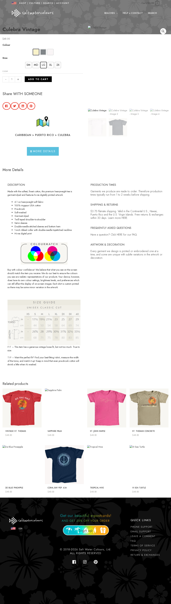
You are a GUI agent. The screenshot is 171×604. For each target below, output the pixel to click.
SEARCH (48, 3)
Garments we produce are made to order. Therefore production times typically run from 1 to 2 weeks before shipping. (126, 193)
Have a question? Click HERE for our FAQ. (114, 235)
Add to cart (38, 79)
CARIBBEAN (23, 135)
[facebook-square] (75, 562)
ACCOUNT (62, 3)
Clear (5, 71)
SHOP (21, 3)
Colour (6, 45)
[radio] (36, 52)
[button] (116, 13)
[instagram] (86, 562)
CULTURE (34, 3)
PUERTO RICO (44, 135)
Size (5, 58)
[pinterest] (96, 562)
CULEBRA (64, 135)
